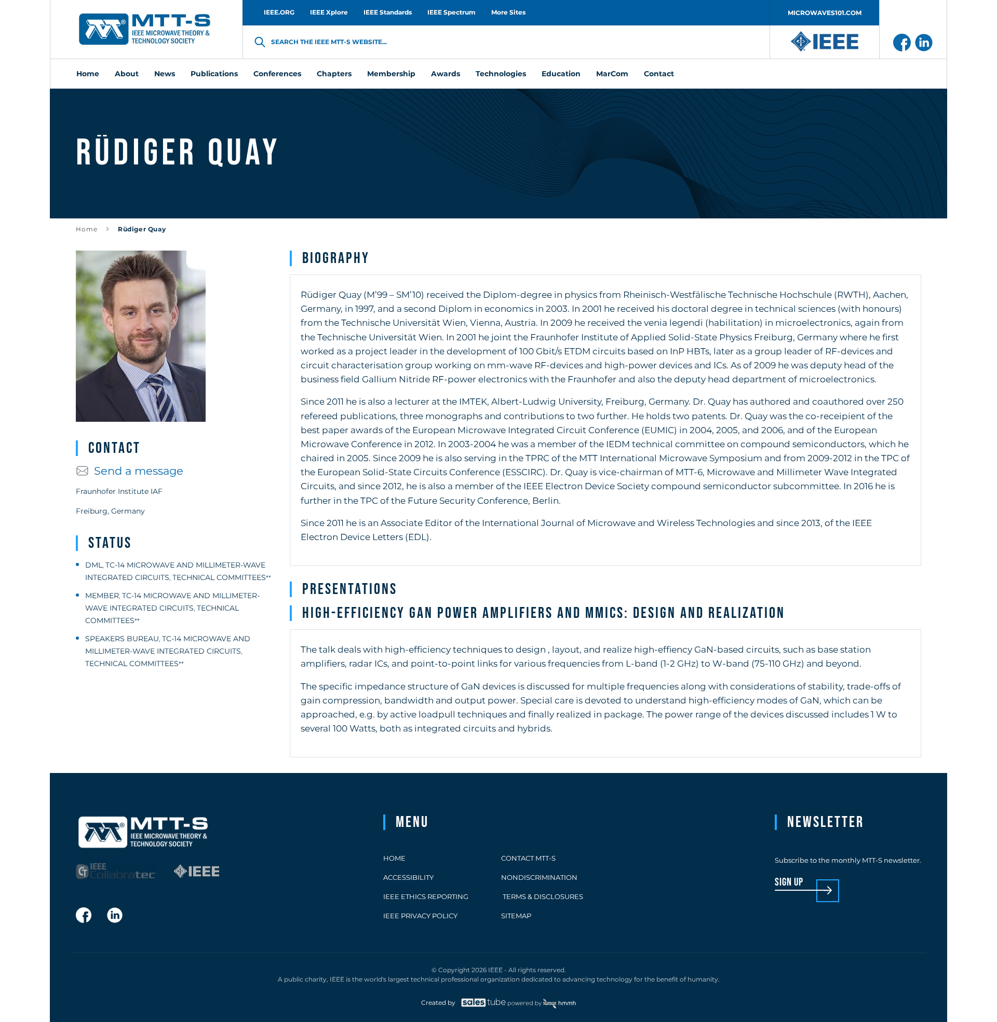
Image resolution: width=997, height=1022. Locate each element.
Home (87, 229)
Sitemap (516, 915)
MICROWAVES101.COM (824, 13)
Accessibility (408, 877)
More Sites (508, 12)
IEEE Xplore (329, 12)
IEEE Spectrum (451, 12)
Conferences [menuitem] (277, 73)
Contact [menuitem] (659, 73)
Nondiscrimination (539, 877)
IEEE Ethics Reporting (425, 896)
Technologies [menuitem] (501, 73)
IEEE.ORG (279, 12)
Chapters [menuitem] (334, 73)
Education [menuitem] (561, 73)
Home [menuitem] (87, 73)
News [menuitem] (164, 73)
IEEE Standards (387, 12)
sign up (789, 883)
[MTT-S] (144, 29)
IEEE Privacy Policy (420, 915)
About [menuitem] (127, 73)
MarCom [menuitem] (612, 73)
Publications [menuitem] (214, 73)
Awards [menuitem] (445, 73)
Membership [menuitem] (391, 73)
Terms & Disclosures (542, 896)
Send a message (138, 470)
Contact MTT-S (528, 858)
